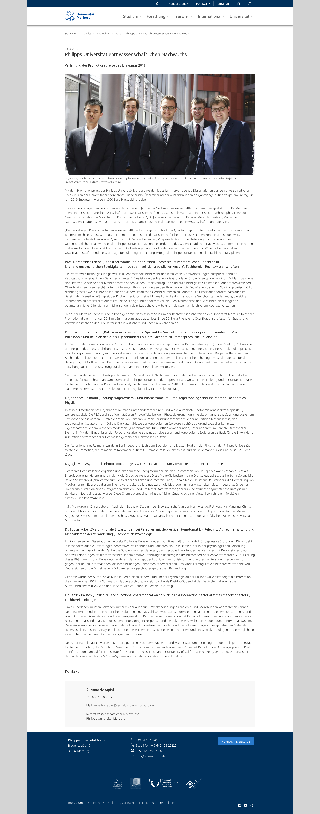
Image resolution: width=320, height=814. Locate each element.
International (209, 16)
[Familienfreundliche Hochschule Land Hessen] (163, 783)
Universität (240, 16)
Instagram (252, 806)
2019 (119, 33)
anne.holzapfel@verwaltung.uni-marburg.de (124, 705)
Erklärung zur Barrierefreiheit (128, 803)
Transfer (181, 16)
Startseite (70, 33)
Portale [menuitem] (202, 3)
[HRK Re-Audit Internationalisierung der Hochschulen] (136, 783)
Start (157, 3)
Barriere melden (163, 803)
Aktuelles (86, 33)
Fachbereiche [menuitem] (177, 3)
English (223, 3)
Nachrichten (103, 33)
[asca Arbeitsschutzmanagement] (194, 783)
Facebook (239, 806)
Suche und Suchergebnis (249, 3)
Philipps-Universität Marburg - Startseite (86, 16)
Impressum (75, 803)
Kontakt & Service (236, 741)
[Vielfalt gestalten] (117, 783)
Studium (130, 16)
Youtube (245, 806)
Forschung (156, 16)
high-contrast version (238, 3)
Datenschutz (95, 803)
